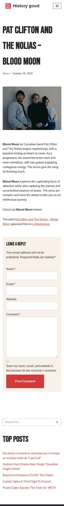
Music (6, 73)
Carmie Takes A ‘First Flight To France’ (27, 481)
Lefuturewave (40, 224)
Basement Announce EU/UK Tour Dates (28, 475)
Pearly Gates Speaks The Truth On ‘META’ (30, 487)
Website (11, 299)
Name (11, 268)
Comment (13, 314)
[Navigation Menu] (57, 6)
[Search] (57, 422)
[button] (57, 422)
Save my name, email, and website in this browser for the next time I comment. (31, 368)
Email (10, 284)
